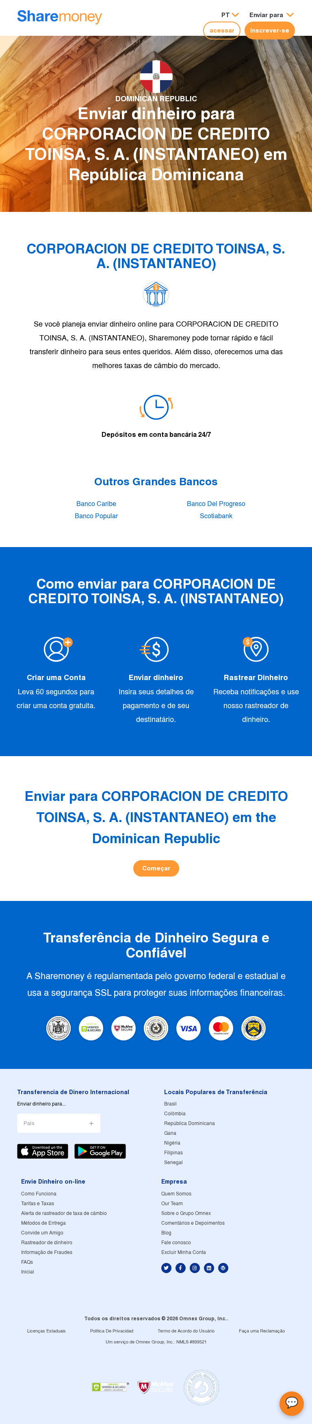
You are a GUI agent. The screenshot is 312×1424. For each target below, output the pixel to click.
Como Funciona (38, 1194)
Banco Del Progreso (216, 504)
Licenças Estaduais (46, 1331)
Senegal (173, 1162)
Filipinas (173, 1152)
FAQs (27, 1262)
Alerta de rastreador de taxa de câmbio (64, 1213)
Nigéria (172, 1143)
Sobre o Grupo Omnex (186, 1213)
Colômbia (175, 1113)
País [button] (29, 1123)
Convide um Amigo (42, 1233)
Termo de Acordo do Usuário (186, 1331)
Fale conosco (176, 1242)
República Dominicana (189, 1123)
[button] (271, 15)
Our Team (172, 1203)
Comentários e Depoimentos (193, 1223)
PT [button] (225, 14)
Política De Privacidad (111, 1331)
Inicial (27, 1272)
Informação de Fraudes (46, 1252)
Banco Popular (96, 516)
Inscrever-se (269, 30)
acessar (222, 30)
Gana (170, 1133)
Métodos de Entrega (43, 1223)
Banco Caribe (96, 504)
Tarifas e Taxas (37, 1203)
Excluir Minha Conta (183, 1252)
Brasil (170, 1104)
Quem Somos (176, 1194)
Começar (156, 868)
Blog (166, 1233)
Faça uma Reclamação (262, 1331)
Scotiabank (216, 516)
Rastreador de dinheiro (46, 1242)
